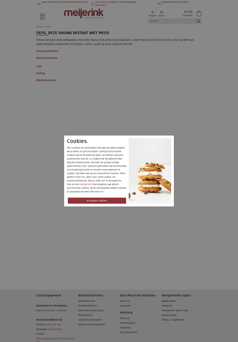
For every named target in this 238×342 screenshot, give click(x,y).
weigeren (85, 184)
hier (83, 177)
